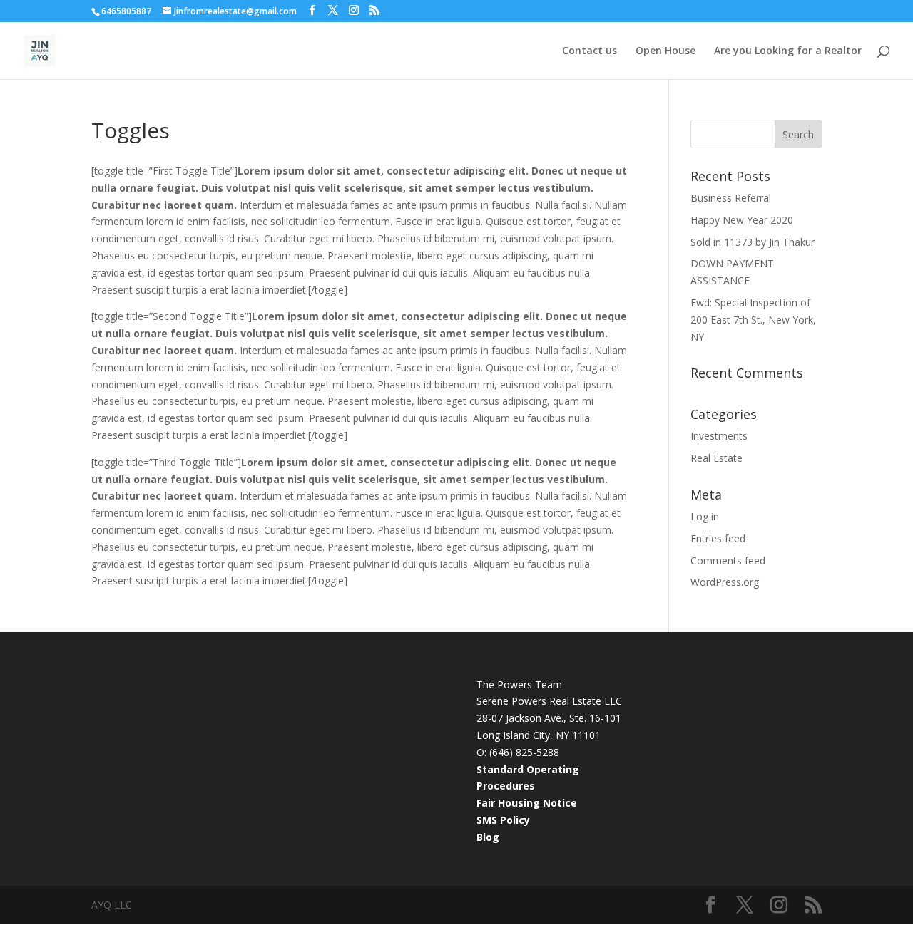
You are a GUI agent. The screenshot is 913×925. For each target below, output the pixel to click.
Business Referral (730, 198)
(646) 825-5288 (524, 752)
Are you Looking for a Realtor (788, 51)
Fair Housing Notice (526, 803)
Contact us (589, 51)
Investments (719, 436)
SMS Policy (503, 820)
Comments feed (727, 560)
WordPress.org (724, 582)
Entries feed (717, 538)
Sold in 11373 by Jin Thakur (752, 242)
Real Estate (716, 458)
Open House (665, 51)
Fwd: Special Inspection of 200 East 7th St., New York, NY (753, 319)
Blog (487, 837)
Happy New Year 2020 (741, 220)
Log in (704, 516)
